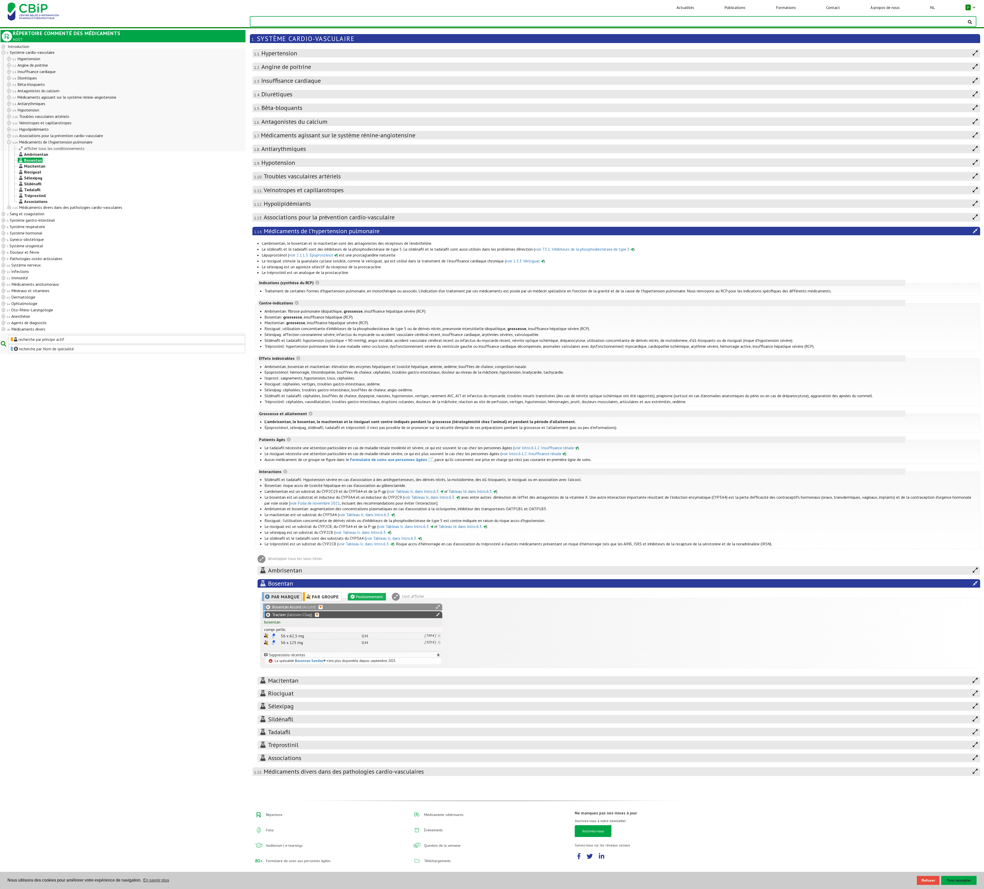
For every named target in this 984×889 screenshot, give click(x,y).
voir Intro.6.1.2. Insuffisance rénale (544, 447)
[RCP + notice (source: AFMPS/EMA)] (273, 636)
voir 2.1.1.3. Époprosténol (311, 255)
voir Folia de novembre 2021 (315, 503)
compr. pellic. (275, 629)
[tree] (113, 188)
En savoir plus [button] (156, 880)
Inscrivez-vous (593, 831)
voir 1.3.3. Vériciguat (523, 260)
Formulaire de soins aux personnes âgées (388, 459)
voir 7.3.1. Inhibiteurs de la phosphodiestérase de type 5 (582, 249)
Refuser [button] (928, 880)
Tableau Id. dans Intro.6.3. (470, 491)
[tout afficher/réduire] (438, 607)
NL (932, 7)
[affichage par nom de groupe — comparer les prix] (266, 635)
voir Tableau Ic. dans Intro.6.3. (413, 491)
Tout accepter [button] (959, 880)
